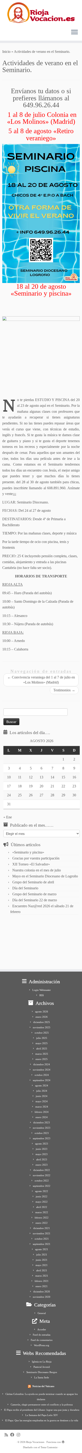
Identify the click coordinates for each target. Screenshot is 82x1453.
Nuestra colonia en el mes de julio (36, 870)
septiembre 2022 (41, 1185)
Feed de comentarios (41, 1340)
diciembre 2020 (41, 1291)
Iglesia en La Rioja (41, 1361)
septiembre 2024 (41, 1080)
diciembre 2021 (41, 1228)
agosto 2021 (41, 1249)
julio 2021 (41, 1254)
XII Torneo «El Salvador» (31, 864)
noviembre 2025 (41, 1027)
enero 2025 (42, 1059)
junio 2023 (41, 1149)
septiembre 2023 (41, 1138)
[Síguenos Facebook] (13, 1435)
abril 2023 (41, 1159)
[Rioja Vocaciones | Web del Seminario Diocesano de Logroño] (41, 12)
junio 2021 (41, 1259)
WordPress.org (41, 1345)
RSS (41, 995)
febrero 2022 (42, 1217)
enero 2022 (42, 1222)
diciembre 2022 (41, 1170)
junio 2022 (41, 1196)
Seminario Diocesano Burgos (41, 1372)
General (42, 1313)
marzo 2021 (41, 1275)
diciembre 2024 (41, 1064)
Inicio (6, 52)
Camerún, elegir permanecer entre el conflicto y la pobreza (42, 1404)
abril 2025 (41, 1048)
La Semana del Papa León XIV (41, 1415)
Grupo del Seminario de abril (33, 882)
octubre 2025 (42, 1032)
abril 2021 (41, 1270)
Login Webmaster (41, 990)
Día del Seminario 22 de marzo (34, 900)
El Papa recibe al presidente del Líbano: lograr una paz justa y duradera (41, 1409)
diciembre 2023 (41, 1122)
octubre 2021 (42, 1238)
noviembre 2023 (41, 1127)
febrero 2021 (42, 1281)
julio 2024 (41, 1090)
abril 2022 (41, 1207)
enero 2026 (42, 1016)
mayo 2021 (42, 1265)
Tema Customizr (49, 1447)
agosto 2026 (41, 1011)
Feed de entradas (41, 1334)
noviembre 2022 (41, 1175)
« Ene (7, 817)
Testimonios (64, 690)
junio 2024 (41, 1096)
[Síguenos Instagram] (19, 1435)
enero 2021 (42, 1286)
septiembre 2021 (41, 1244)
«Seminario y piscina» (28, 852)
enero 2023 (42, 1164)
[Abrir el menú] (74, 32)
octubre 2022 (42, 1180)
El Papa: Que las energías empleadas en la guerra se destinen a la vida (41, 1420)
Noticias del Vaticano (43, 1386)
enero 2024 (42, 1117)
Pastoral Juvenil (41, 1366)
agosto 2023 (41, 1143)
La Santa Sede (41, 1377)
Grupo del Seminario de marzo (34, 894)
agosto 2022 (41, 1191)
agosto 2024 (41, 1085)
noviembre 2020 (41, 1296)
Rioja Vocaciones (35, 1442)
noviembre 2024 (41, 1069)
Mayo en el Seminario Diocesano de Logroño (45, 876)
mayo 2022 (42, 1201)
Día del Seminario (25, 888)
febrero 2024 (42, 1112)
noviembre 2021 (41, 1233)
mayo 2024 (42, 1101)
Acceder (41, 1329)
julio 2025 (41, 1038)
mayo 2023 (42, 1154)
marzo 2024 (41, 1106)
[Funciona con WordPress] (63, 1441)
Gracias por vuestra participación (35, 858)
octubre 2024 (42, 1075)
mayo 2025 (42, 1043)
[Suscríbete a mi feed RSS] (7, 1435)
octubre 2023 (42, 1133)
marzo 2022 (41, 1212)
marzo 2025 (41, 1053)
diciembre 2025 (41, 1022)
